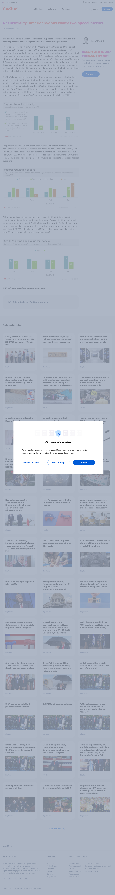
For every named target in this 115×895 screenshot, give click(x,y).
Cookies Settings (30, 462)
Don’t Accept (58, 463)
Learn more (69, 453)
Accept (84, 463)
